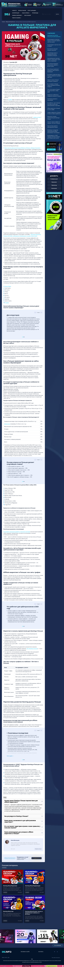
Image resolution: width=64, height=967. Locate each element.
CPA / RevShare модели (32, 648)
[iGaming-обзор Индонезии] (12, 882)
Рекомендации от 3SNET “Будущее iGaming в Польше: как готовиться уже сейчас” (53, 137)
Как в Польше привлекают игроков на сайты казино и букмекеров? (53, 70)
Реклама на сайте (25, 951)
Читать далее (9, 756)
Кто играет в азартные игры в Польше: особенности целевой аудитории (54, 76)
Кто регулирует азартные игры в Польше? (54, 45)
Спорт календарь (32, 10)
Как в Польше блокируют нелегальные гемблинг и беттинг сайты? (52, 65)
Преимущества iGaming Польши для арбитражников (53, 36)
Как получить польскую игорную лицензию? (52, 49)
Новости (14, 10)
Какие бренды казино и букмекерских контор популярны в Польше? (52, 54)
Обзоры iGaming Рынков (10, 858)
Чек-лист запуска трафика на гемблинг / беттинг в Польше (53, 122)
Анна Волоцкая (15, 840)
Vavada (7, 302)
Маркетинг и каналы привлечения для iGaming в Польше (53, 118)
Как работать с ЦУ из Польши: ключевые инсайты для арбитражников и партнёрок (53, 104)
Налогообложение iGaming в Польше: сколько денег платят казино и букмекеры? (53, 60)
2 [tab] (24, 481)
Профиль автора (38, 848)
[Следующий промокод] (62, 938)
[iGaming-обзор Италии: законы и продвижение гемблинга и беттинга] (34, 909)
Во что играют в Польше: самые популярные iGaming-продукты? (53, 85)
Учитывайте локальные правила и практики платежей (16, 531)
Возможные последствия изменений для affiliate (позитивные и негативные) (53, 131)
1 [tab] (22, 481)
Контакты (40, 951)
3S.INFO (10, 99)
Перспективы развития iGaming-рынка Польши (52, 126)
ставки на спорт (37, 117)
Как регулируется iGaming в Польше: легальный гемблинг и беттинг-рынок (53, 41)
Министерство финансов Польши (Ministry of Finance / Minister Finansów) (22, 148)
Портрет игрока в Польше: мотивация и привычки (53, 80)
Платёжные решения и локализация (52, 99)
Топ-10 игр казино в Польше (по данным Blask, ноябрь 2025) (53, 91)
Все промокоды (57, 945)
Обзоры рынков (22, 10)
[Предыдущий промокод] (2, 938)
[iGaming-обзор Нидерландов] (34, 882)
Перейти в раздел (51, 149)
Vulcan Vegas (8, 286)
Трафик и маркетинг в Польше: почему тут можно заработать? (54, 113)
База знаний (27, 15)
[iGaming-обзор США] (12, 909)
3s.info (42, 960)
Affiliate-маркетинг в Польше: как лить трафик (53, 109)
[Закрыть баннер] (62, 966)
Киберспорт (7, 424)
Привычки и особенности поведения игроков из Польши (54, 95)
